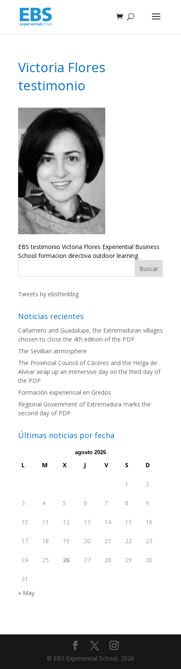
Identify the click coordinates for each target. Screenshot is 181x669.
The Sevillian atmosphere (52, 351)
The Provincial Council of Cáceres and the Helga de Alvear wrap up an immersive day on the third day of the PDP (89, 372)
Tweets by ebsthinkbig (48, 294)
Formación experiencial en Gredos (64, 392)
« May (26, 593)
